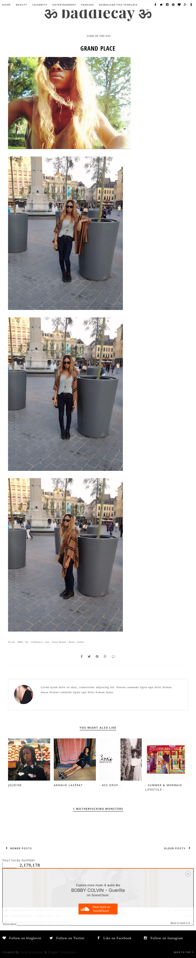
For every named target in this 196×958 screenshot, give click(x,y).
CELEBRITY (39, 4)
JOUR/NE (15, 785)
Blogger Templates (62, 952)
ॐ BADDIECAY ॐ (98, 12)
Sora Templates (32, 952)
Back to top (182, 952)
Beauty (21, 4)
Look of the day (99, 35)
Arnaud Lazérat (68, 785)
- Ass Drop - (110, 785)
